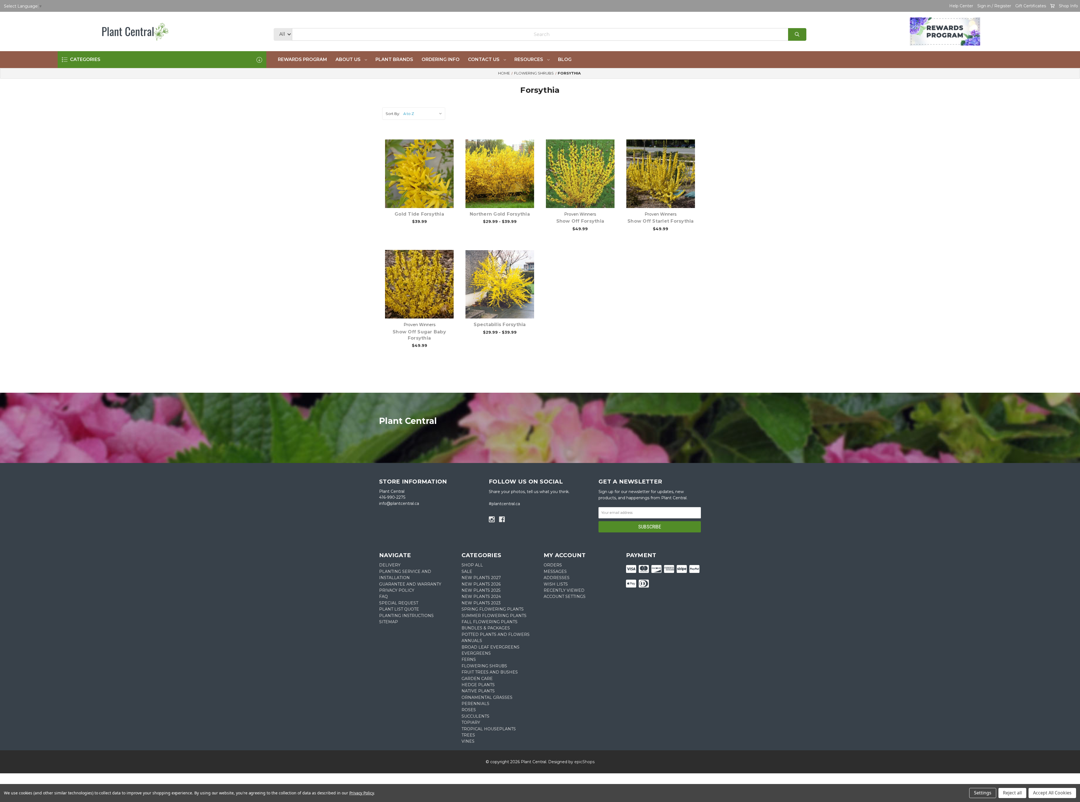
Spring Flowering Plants (493, 609)
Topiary (471, 722)
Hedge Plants (478, 684)
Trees (468, 735)
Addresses (557, 577)
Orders (553, 565)
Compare (426, 167)
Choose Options (422, 182)
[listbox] (423, 113)
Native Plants (478, 690)
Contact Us (484, 59)
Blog (565, 59)
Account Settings (565, 596)
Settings (982, 793)
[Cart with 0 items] (1052, 5)
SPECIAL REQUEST (398, 603)
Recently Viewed (564, 590)
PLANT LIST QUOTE (399, 609)
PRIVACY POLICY (396, 590)
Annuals (472, 640)
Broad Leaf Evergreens (490, 647)
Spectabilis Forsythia (500, 324)
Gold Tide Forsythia (419, 214)
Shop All (472, 565)
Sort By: (393, 113)
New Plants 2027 (481, 577)
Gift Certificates (1030, 5)
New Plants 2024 (481, 596)
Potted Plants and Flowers (496, 634)
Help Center (961, 5)
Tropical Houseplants (489, 728)
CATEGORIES (84, 59)
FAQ (383, 596)
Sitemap (388, 621)
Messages (555, 571)
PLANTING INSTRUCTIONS (406, 615)
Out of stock (583, 182)
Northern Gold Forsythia (500, 214)
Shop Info (1068, 5)
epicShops (584, 761)
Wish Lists (556, 584)
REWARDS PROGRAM (302, 59)
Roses (469, 709)
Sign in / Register (994, 5)
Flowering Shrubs (484, 665)
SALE (467, 571)
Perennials (475, 703)
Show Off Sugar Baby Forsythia (419, 335)
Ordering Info (441, 59)
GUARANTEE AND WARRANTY (410, 584)
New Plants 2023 (481, 603)
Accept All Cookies (1052, 793)
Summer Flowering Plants (494, 615)
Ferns (469, 659)
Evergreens (476, 653)
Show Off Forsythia (580, 221)
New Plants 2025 (481, 590)
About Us (349, 59)
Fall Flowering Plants (490, 621)
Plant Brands (394, 59)
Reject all (1012, 793)
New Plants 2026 (481, 584)
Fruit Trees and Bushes (490, 672)
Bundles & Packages (486, 628)
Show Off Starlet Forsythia (660, 221)
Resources (529, 59)
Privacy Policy (361, 793)
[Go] (797, 34)
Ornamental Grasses (487, 697)
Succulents (475, 716)
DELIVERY (389, 565)
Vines (468, 741)
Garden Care (477, 678)
